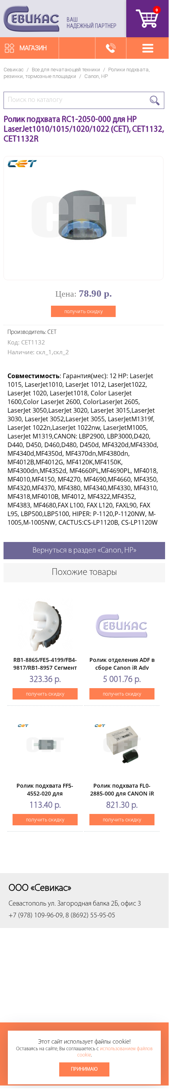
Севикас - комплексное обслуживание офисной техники (31, 18)
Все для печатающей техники (66, 69)
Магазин (33, 48)
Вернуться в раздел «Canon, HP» (84, 551)
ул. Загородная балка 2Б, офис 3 (94, 904)
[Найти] (155, 100)
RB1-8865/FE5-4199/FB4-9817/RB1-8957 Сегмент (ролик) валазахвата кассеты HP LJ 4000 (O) (45, 671)
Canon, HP (96, 76)
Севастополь (27, 904)
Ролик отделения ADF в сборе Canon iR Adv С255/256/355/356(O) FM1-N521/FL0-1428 (121, 671)
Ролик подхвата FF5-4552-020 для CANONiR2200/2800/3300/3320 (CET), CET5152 (51, 797)
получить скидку (83, 311)
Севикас (14, 69)
